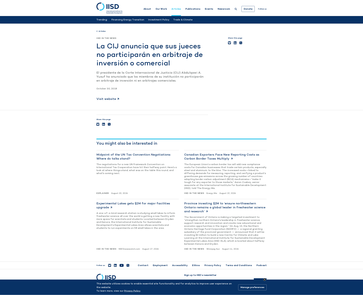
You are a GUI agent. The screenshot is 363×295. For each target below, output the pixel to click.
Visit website (106, 99)
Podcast (262, 265)
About (147, 9)
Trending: (101, 19)
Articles (176, 9)
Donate (248, 8)
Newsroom (224, 9)
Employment (160, 265)
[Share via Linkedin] (235, 42)
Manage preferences (252, 287)
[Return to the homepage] (109, 8)
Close (264, 279)
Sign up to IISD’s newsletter (200, 275)
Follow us (262, 9)
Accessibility (180, 265)
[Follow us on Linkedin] (115, 265)
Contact (143, 265)
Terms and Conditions (239, 265)
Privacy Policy (212, 265)
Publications (192, 9)
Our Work (161, 9)
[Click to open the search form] (235, 9)
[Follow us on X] (127, 265)
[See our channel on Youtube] (122, 265)
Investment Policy (158, 19)
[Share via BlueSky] (229, 42)
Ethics (196, 265)
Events (209, 9)
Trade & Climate (183, 19)
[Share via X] (240, 42)
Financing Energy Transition (127, 19)
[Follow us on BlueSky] (109, 265)
